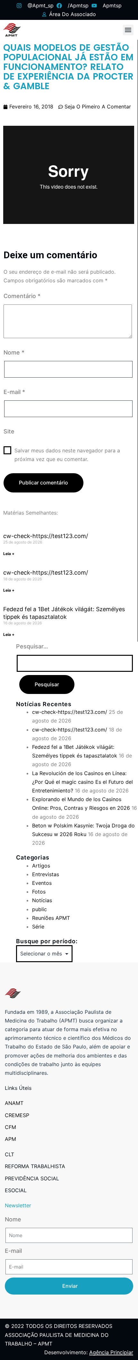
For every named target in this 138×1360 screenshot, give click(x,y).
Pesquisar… (32, 646)
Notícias (42, 900)
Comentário (22, 296)
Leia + (8, 553)
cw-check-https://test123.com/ (45, 536)
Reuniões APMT (51, 918)
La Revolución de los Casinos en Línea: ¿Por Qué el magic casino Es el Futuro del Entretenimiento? (82, 782)
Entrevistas (45, 874)
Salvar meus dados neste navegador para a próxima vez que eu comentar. (67, 454)
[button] (128, 30)
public (39, 909)
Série (38, 926)
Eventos (42, 883)
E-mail (14, 392)
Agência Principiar (111, 1352)
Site (9, 431)
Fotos (39, 891)
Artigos (41, 865)
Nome (14, 352)
